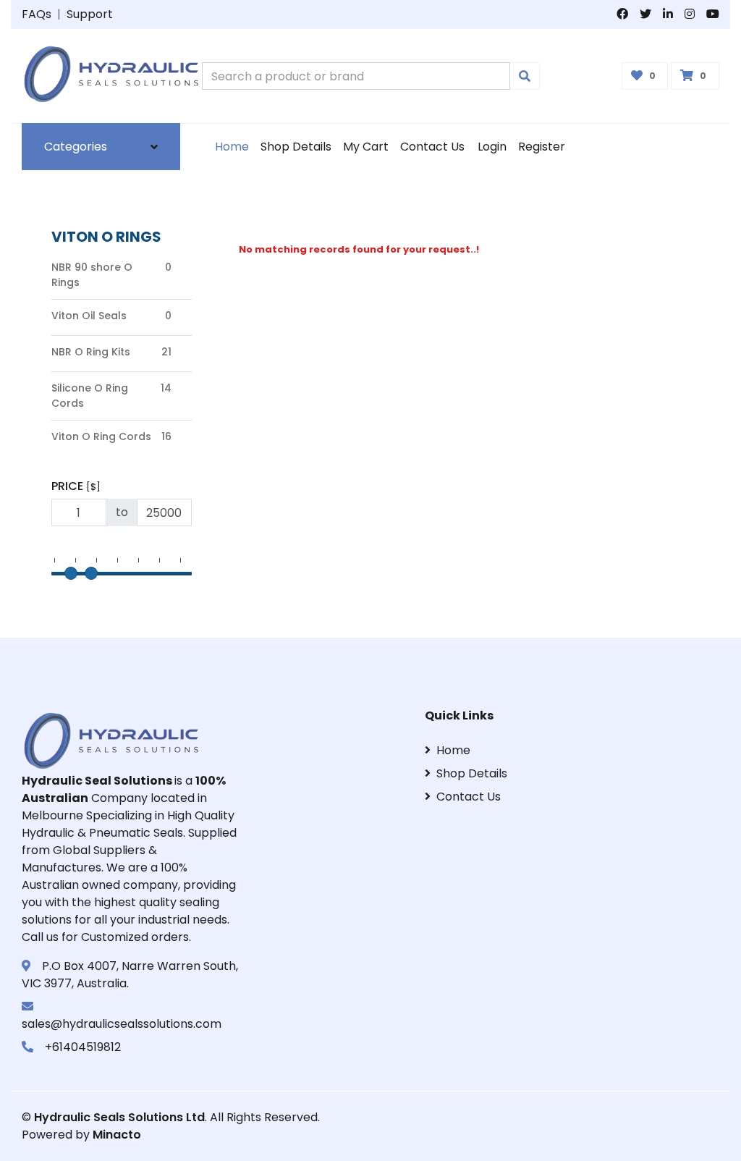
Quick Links (459, 715)
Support (90, 14)
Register (541, 146)
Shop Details (296, 146)
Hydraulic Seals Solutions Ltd (119, 1117)
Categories (75, 146)
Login (492, 146)
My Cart (366, 146)
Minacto (117, 1134)
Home (232, 146)
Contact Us (432, 146)
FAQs (36, 14)
